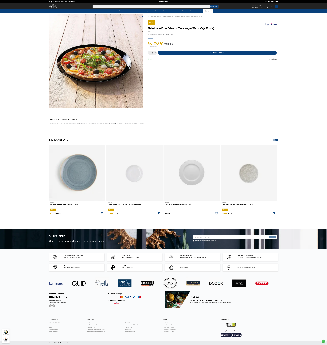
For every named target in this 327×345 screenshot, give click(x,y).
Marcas (51, 325)
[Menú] (9, 330)
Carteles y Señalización (132, 325)
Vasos (89, 322)
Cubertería (128, 327)
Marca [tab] (74, 119)
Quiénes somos (53, 329)
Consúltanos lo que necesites (57, 302)
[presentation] (125, 2)
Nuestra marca (53, 331)
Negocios (128, 329)
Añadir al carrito (218, 52)
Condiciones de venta (170, 325)
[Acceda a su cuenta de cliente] (271, 6)
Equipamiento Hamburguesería (96, 331)
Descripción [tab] (54, 119)
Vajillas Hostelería (92, 325)
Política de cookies (169, 327)
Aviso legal (166, 322)
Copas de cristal (130, 331)
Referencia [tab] (65, 119)
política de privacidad (210, 240)
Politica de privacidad (170, 329)
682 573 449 (58, 296)
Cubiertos (128, 322)
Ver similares (273, 59)
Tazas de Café (91, 327)
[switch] (5, 341)
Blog (50, 327)
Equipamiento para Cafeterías (95, 329)
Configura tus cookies (170, 331)
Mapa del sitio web (54, 322)
